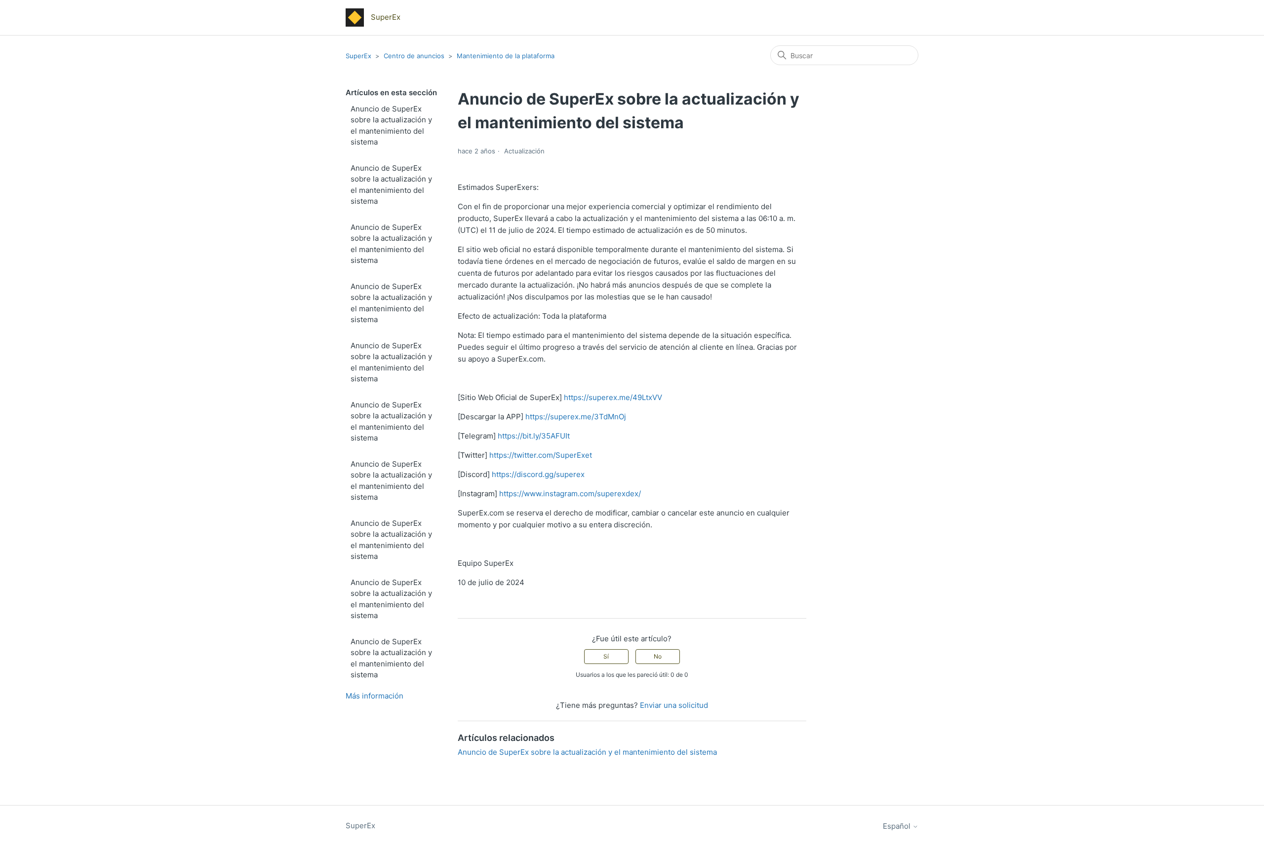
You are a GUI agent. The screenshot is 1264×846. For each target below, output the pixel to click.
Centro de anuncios (414, 56)
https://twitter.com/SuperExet (540, 455)
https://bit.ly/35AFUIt (534, 436)
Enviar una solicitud (674, 705)
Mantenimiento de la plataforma (505, 56)
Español (897, 826)
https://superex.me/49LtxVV (613, 397)
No (658, 656)
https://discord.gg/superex (538, 474)
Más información (374, 695)
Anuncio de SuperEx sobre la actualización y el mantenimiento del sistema (391, 125)
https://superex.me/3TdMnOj (575, 416)
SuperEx (358, 56)
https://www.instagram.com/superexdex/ (570, 493)
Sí (606, 656)
